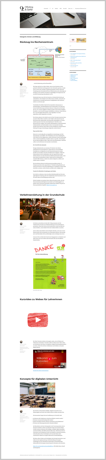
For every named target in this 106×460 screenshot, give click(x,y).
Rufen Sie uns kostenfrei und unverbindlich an (43, 446)
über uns (70, 8)
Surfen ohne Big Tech (74, 65)
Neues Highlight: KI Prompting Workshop (77, 53)
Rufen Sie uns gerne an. (52, 185)
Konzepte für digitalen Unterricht (39, 379)
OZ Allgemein (22, 229)
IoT (52, 8)
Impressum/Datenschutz (80, 8)
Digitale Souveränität (74, 74)
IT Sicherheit (72, 77)
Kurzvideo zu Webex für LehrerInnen (41, 299)
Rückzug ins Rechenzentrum (36, 42)
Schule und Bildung (73, 80)
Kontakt (65, 8)
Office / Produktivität (74, 78)
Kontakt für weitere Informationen (40, 370)
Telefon (56, 8)
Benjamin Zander (23, 86)
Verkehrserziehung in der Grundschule (42, 194)
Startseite (46, 8)
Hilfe (61, 8)
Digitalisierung (22, 89)
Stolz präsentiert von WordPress (61, 455)
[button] (85, 40)
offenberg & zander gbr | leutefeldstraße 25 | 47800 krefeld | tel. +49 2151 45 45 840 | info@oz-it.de (37, 455)
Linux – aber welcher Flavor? (75, 60)
